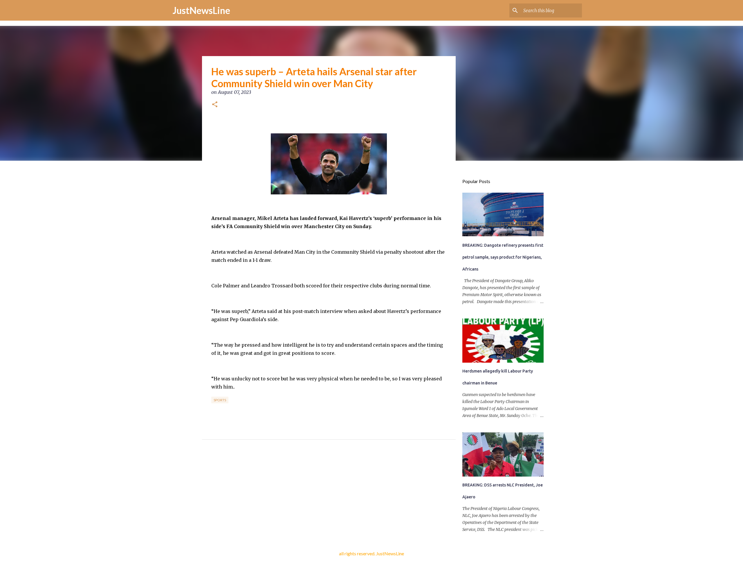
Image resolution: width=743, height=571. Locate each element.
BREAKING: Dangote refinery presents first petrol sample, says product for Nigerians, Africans (502, 257)
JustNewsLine (201, 10)
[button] (214, 105)
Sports (220, 400)
